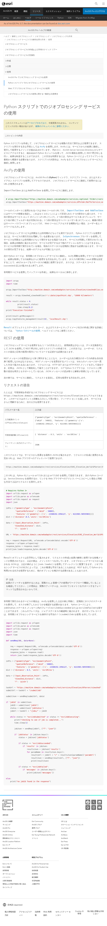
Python (61, 18)
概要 (16, 11)
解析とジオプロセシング (22, 36)
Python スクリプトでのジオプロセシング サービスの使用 (31, 83)
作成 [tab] (9, 61)
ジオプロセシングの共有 (62, 36)
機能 (25, 11)
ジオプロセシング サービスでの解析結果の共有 (26, 40)
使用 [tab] (9, 72)
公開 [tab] (9, 66)
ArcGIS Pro (8, 11)
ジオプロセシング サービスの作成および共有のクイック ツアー (31, 49)
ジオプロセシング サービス (16, 44)
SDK (70, 18)
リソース (36, 11)
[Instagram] (93, 807)
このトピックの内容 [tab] (14, 135)
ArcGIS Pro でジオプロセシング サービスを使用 (27, 77)
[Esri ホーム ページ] (7, 4)
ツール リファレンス (44, 18)
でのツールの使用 (28, 330)
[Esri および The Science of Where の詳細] (8, 805)
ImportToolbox (75, 210)
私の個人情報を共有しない (95, 912)
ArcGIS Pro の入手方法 (95, 11)
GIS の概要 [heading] (65, 815)
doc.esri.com (64, 23)
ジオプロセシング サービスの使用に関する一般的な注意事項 (33, 94)
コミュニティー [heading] (37, 815)
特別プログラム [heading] (37, 857)
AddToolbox (96, 210)
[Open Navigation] (103, 3)
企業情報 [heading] (6, 857)
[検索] (96, 3)
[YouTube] (99, 807)
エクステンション (53, 11)
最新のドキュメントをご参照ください (52, 126)
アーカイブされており (37, 123)
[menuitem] (16, 821)
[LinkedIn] (99, 802)
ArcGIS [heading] (5, 815)
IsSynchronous (71, 236)
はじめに (17, 18)
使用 (50, 40)
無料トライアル (73, 11)
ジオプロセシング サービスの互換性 (20, 55)
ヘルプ (28, 18)
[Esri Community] (87, 807)
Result (8, 327)
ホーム (6, 18)
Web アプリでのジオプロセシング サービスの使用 (29, 88)
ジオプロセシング (42, 36)
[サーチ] (76, 30)
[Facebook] (87, 802)
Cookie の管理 (79, 912)
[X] (93, 802)
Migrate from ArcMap (85, 18)
